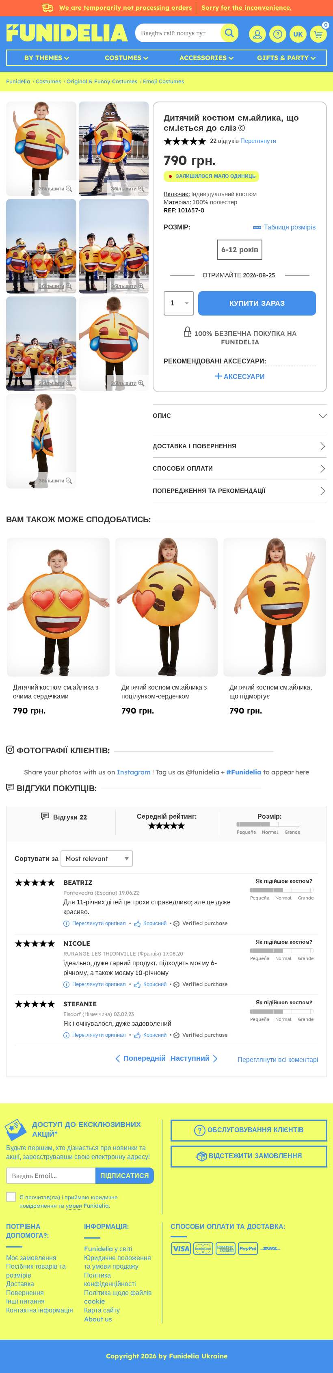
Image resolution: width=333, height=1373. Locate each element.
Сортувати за (36, 858)
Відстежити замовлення (254, 1156)
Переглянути (258, 141)
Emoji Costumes (163, 81)
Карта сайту (102, 1310)
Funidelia (18, 81)
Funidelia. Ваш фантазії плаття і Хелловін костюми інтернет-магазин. (67, 32)
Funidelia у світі (108, 1249)
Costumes (123, 57)
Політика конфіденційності (110, 1279)
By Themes (43, 57)
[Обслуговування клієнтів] (277, 34)
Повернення (25, 1293)
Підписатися (124, 1176)
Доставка (20, 1284)
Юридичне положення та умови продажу (117, 1262)
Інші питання (25, 1301)
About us (98, 1319)
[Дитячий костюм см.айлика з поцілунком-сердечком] (166, 607)
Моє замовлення (31, 1258)
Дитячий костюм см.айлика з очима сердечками (55, 691)
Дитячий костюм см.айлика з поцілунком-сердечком (164, 691)
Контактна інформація (39, 1310)
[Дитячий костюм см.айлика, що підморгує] (274, 607)
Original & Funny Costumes (102, 81)
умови (74, 1205)
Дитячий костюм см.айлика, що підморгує (270, 691)
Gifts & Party (283, 57)
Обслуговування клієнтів (254, 1130)
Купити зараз (257, 303)
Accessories (203, 57)
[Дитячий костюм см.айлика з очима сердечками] (58, 607)
